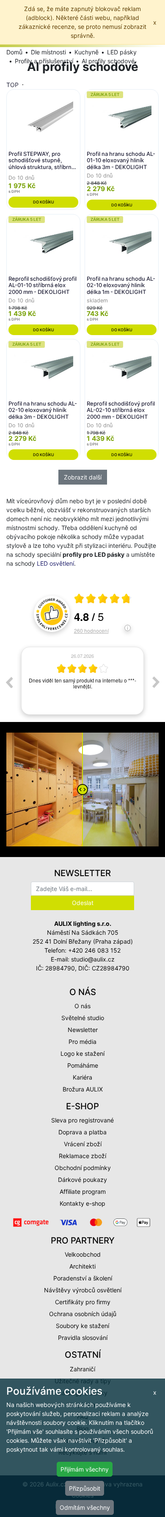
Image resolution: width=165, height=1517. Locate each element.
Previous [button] (9, 682)
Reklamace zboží (82, 1155)
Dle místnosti (48, 52)
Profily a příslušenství (44, 61)
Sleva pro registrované (82, 1120)
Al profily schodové (108, 61)
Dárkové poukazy (82, 1179)
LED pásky (122, 52)
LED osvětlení (55, 563)
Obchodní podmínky (83, 1167)
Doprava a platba (82, 1132)
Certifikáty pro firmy (82, 1302)
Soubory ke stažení (82, 1325)
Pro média (82, 1041)
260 (91, 630)
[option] (82, 682)
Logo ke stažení (82, 1053)
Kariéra (82, 1077)
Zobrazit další (83, 477)
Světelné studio (82, 1017)
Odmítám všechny (85, 1507)
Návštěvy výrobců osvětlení (82, 1290)
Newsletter (83, 1029)
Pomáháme (82, 1065)
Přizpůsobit (84, 1488)
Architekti (82, 1266)
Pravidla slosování (82, 1337)
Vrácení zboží (83, 1144)
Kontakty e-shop (82, 1203)
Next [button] (156, 682)
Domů (14, 52)
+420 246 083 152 (94, 950)
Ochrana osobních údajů (82, 1313)
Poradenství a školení (82, 1278)
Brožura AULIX (83, 1089)
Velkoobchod (83, 1254)
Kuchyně (86, 52)
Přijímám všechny (84, 1469)
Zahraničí (82, 1369)
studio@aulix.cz (93, 959)
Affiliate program (83, 1191)
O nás (82, 1005)
